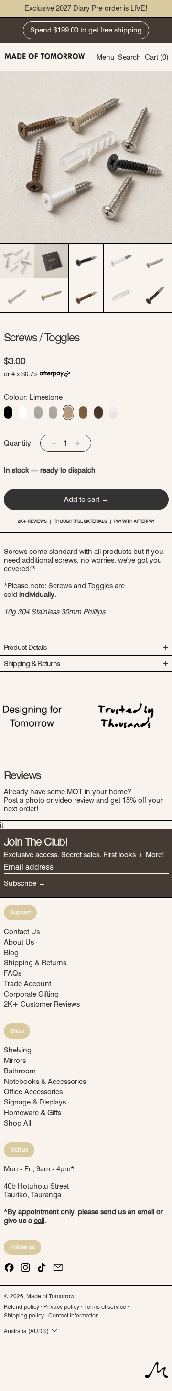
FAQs (13, 973)
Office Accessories (33, 1091)
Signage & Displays (35, 1102)
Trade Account (27, 983)
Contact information (73, 1315)
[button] (129, 57)
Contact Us (22, 931)
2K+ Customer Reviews (42, 1004)
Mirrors (15, 1060)
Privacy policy (61, 1306)
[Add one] (77, 443)
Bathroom (20, 1071)
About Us (19, 942)
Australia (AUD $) (27, 1331)
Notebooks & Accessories (45, 1081)
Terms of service (105, 1306)
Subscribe (20, 883)
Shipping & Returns (35, 962)
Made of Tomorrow (50, 1296)
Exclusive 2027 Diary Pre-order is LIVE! (86, 8)
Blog (11, 952)
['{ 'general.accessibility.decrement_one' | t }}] (54, 443)
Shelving (18, 1050)
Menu (106, 57)
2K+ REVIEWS (32, 521)
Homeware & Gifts (32, 1112)
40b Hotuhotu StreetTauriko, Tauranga (36, 1190)
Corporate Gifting (31, 994)
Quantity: (18, 443)
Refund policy (21, 1306)
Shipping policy (24, 1315)
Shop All (17, 1123)
